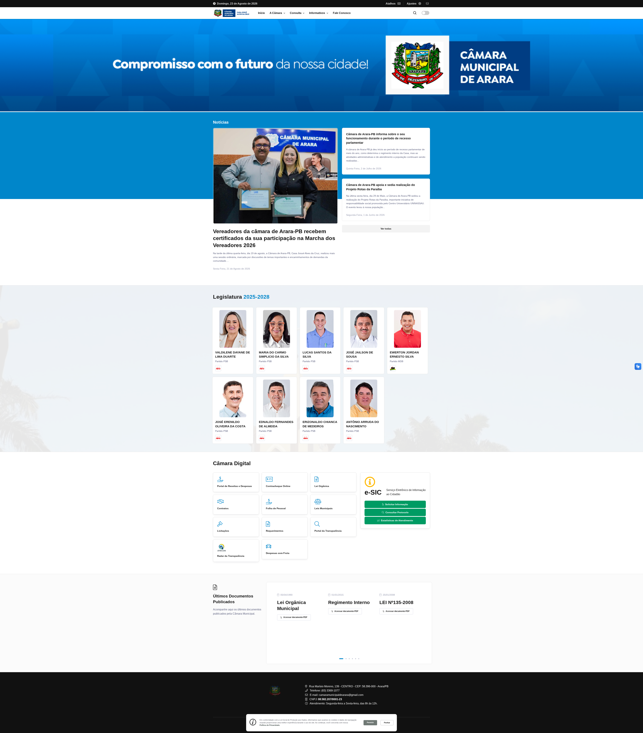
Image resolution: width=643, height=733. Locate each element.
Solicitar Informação (396, 504)
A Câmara (276, 13)
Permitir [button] (370, 722)
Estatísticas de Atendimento (397, 520)
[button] (341, 658)
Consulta (295, 13)
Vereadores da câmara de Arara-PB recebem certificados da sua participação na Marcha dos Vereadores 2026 (274, 238)
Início (261, 13)
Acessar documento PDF (295, 617)
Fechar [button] (387, 723)
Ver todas (386, 228)
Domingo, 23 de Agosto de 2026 (237, 3)
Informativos (317, 13)
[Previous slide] (220, 202)
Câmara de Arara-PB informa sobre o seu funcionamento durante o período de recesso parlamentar (378, 138)
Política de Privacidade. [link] (270, 725)
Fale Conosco (342, 13)
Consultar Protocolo (397, 512)
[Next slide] (331, 202)
